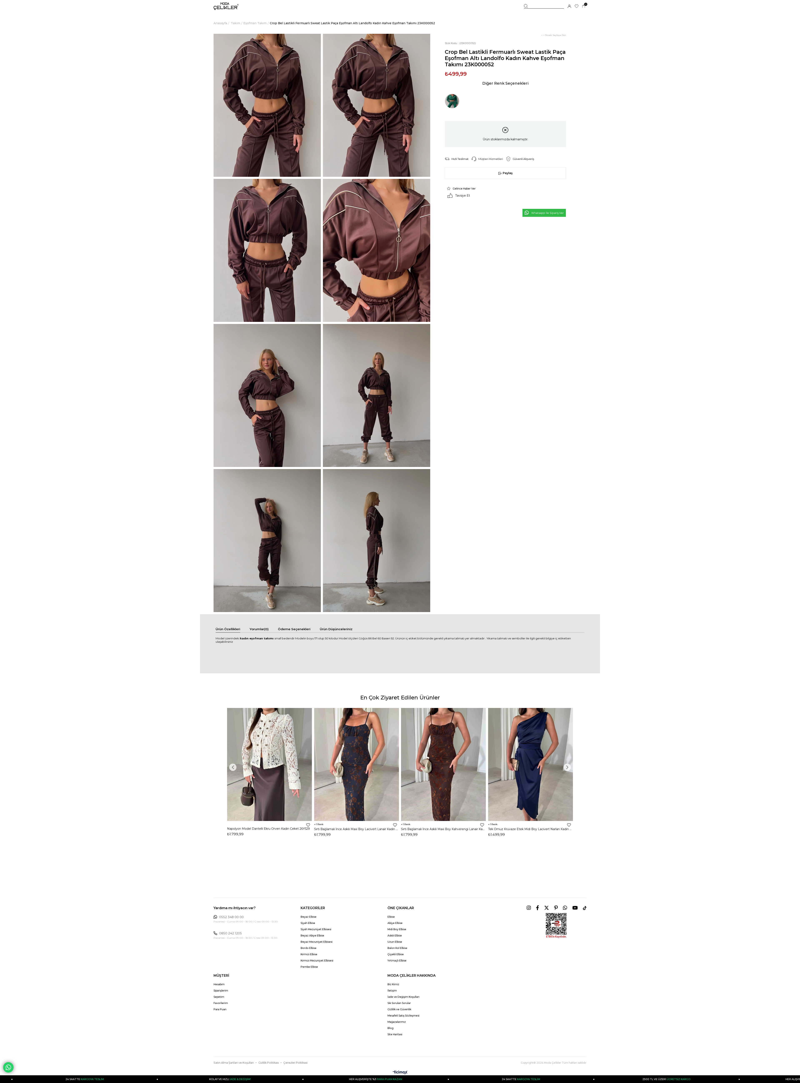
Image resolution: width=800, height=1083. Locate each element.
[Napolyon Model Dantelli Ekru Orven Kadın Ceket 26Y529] (269, 764)
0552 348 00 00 (231, 917)
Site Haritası (395, 1034)
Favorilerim (221, 1003)
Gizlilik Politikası (268, 1062)
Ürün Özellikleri (228, 629)
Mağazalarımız (397, 1021)
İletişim (392, 990)
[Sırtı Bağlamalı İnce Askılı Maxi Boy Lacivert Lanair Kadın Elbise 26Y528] (356, 764)
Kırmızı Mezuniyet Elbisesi (317, 960)
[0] (583, 6)
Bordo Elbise (308, 948)
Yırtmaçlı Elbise (397, 960)
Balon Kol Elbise (397, 948)
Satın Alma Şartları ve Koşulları (234, 1062)
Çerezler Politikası (295, 1062)
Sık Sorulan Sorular (399, 1003)
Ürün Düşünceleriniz (336, 629)
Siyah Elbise (308, 923)
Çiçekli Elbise (396, 954)
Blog (391, 1028)
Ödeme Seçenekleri (294, 629)
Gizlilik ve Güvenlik (399, 1009)
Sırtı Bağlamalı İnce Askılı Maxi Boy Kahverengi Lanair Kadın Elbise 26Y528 (443, 829)
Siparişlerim (221, 990)
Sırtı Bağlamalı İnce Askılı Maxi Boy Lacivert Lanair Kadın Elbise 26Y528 (356, 829)
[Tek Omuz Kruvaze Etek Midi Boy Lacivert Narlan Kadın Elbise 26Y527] (530, 764)
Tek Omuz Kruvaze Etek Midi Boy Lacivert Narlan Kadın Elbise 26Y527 (530, 829)
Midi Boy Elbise (397, 929)
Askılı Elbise (395, 935)
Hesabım (219, 984)
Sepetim (219, 996)
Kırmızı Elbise (309, 954)
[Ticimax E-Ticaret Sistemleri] (400, 1072)
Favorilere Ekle (308, 825)
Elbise (391, 916)
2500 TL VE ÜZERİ (507, 1079)
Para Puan (220, 1009)
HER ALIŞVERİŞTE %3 (216, 1079)
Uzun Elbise (395, 941)
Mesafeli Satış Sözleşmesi (403, 1015)
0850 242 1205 (230, 933)
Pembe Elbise (309, 966)
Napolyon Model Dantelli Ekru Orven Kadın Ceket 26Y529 (268, 829)
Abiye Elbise (395, 923)
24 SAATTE (362, 1079)
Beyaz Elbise (308, 916)
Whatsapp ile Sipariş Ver (547, 213)
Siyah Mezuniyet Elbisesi (316, 929)
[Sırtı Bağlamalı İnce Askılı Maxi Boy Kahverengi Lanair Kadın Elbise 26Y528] (443, 764)
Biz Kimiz (393, 984)
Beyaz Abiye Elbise (312, 935)
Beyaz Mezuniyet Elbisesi (316, 941)
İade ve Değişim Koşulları (403, 996)
